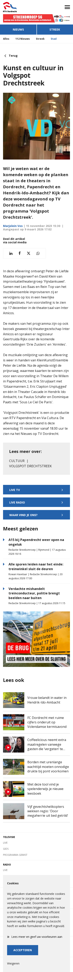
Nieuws (18, 29)
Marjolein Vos (13, 226)
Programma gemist (15, 855)
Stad (54, 38)
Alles (6, 38)
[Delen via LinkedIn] (10, 253)
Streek (54, 29)
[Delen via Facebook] (19, 253)
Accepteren (22, 950)
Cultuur (17, 461)
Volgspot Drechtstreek (30, 466)
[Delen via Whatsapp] (38, 253)
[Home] (18, 7)
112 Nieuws (22, 38)
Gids (6, 849)
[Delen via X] (28, 253)
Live (5, 842)
